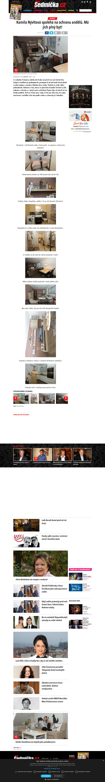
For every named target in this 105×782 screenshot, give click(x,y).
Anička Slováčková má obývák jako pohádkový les (35, 742)
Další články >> (17, 747)
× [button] (103, 760)
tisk (66, 32)
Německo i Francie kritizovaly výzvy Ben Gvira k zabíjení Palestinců (87, 622)
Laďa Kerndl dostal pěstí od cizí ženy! (54, 521)
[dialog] (52, 770)
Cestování (61, 10)
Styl (46, 10)
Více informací (54, 766)
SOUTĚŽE (55, 758)
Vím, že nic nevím (86, 586)
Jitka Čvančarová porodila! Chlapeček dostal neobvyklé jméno (53, 670)
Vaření (71, 10)
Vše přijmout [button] (46, 776)
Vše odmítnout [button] (58, 776)
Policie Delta (87, 575)
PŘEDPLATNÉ (45, 758)
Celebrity (27, 10)
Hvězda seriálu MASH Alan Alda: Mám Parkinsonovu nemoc (54, 700)
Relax (52, 10)
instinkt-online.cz (85, 612)
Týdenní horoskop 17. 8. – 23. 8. (86, 608)
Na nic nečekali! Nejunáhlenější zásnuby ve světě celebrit (54, 619)
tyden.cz (85, 627)
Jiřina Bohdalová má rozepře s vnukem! (32, 580)
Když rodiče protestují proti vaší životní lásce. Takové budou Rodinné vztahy (54, 605)
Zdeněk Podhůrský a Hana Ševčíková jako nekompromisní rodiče (54, 589)
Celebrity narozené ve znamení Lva (41, 462)
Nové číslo (16, 2)
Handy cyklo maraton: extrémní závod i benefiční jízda (54, 537)
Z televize (38, 10)
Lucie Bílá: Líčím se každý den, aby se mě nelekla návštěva (39, 661)
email (58, 32)
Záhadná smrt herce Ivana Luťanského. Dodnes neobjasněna (52, 686)
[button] (52, 768)
